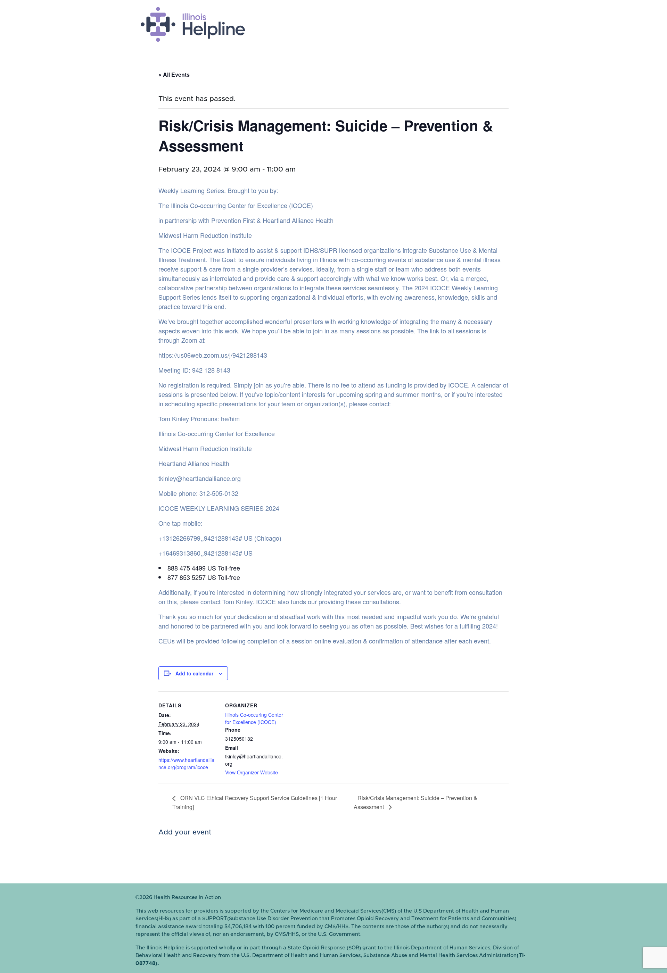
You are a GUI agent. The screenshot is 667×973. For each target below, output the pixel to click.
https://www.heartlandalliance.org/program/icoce (186, 763)
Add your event (185, 832)
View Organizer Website (251, 772)
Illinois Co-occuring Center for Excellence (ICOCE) (254, 718)
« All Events (174, 74)
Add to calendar (194, 673)
